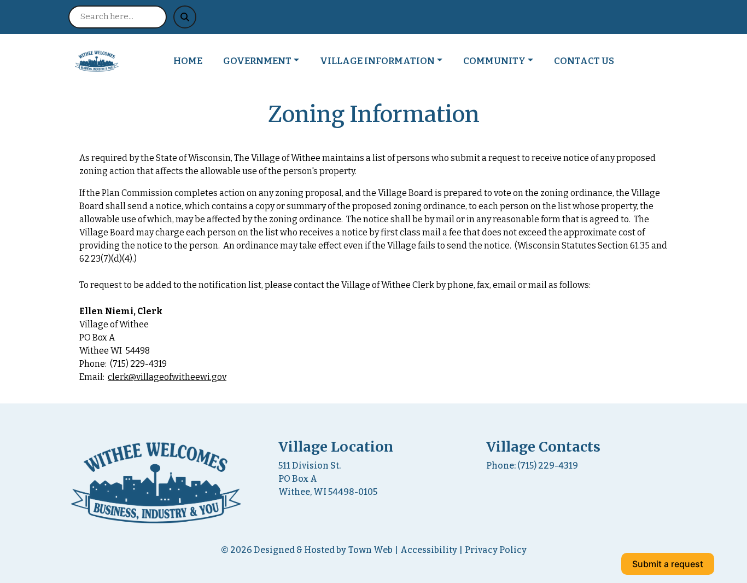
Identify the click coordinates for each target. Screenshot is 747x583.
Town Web (370, 550)
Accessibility (428, 550)
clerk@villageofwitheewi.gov (167, 377)
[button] (267, 61)
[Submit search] (184, 16)
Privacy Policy (496, 550)
